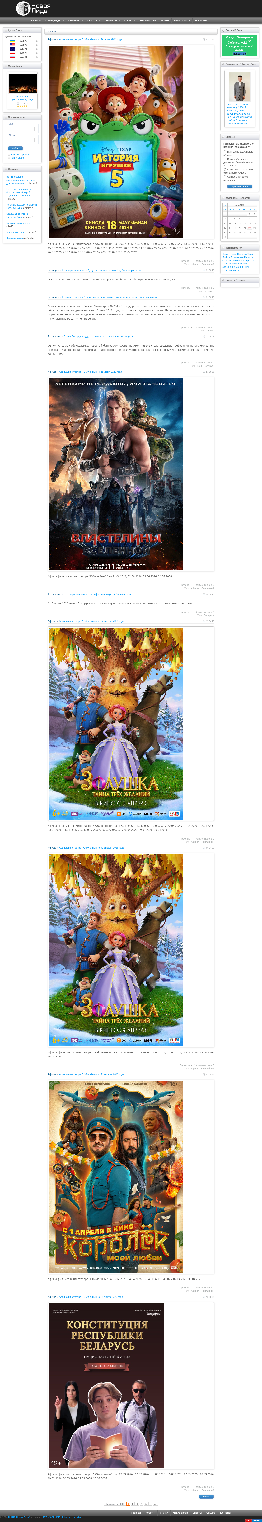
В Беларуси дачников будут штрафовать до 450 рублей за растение (102, 270)
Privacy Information (72, 1517)
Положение (237, 257)
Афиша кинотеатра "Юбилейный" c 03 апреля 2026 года (91, 1074)
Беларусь (53, 270)
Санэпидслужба (231, 260)
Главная (36, 20)
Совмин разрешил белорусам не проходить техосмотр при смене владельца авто (109, 297)
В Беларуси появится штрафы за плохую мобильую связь (98, 594)
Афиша (52, 39)
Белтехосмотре (231, 270)
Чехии (250, 254)
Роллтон (248, 257)
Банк (199, 366)
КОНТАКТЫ (201, 20)
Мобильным (242, 267)
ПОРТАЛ (91, 20)
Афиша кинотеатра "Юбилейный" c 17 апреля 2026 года (91, 621)
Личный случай (14, 238)
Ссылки (210, 1512)
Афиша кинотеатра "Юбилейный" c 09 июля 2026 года (90, 39)
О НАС (127, 20)
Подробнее (239, 53)
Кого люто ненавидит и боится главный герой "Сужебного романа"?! (18, 192)
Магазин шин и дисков (18, 223)
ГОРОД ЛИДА (52, 20)
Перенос (242, 254)
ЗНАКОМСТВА (148, 20)
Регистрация (18, 157)
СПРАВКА (73, 20)
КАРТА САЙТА (182, 20)
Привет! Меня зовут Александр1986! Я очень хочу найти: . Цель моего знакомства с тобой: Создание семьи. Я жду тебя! (239, 114)
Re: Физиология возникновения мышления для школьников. (20, 180)
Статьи (164, 1512)
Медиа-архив (180, 1512)
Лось (243, 260)
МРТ (224, 263)
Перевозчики (235, 263)
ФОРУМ (165, 20)
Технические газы (16, 232)
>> (155, 1504)
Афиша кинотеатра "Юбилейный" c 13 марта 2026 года (91, 1296)
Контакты (225, 1512)
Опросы (197, 1512)
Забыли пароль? (20, 154)
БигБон (226, 257)
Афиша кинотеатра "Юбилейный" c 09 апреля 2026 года (91, 847)
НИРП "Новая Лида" (19, 1517)
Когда (234, 254)
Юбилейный (207, 264)
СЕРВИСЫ (109, 20)
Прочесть (185, 261)
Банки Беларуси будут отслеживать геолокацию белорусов (98, 336)
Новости (51, 31)
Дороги (226, 254)
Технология (54, 336)
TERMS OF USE (51, 1517)
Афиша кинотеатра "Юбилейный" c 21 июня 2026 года (90, 371)
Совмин (210, 330)
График (250, 260)
